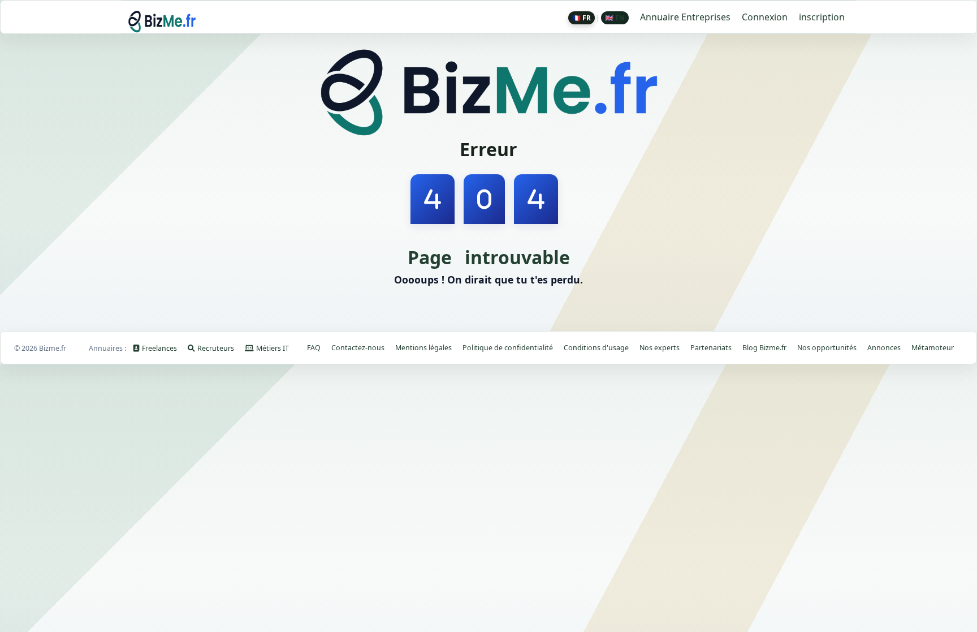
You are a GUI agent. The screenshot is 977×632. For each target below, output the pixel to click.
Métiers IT (272, 348)
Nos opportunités (827, 347)
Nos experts (659, 347)
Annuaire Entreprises (685, 17)
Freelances (160, 348)
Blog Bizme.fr (764, 347)
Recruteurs (216, 348)
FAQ (314, 347)
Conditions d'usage (596, 347)
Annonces (884, 347)
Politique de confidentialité (507, 347)
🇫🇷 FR (581, 18)
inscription (822, 17)
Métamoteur (932, 347)
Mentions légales (423, 347)
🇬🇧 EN (615, 18)
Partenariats (711, 347)
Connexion (765, 17)
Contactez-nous (357, 347)
